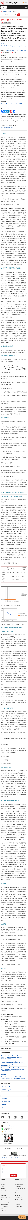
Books (2, 1186)
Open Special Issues (7, 1086)
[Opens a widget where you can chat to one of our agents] (22, 1217)
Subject (3, 1184)
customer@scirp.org (9, 1125)
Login (3, 7)
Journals (9, 11)
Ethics (16, 1182)
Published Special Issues (8, 1090)
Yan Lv (3, 43)
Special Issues (18, 1192)
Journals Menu (6, 1048)
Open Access (18, 1197)
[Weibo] (22, 1117)
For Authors (18, 1186)
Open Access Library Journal (8, 19)
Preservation (18, 1202)
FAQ (3, 1107)
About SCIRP (19, 1179)
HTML (21, 50)
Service (3, 1195)
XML (25, 50)
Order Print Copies (5, 1202)
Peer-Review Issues (20, 1188)
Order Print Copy (6, 1101)
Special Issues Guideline (8, 1093)
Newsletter (4, 1098)
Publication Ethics (19, 1199)
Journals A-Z (4, 1182)
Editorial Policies (19, 1184)
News (2, 1192)
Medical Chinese (20, 103)
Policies (17, 1195)
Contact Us (4, 1104)
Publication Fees (19, 1190)
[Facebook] (9, 1117)
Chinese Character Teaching (8, 103)
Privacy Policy (18, 1206)
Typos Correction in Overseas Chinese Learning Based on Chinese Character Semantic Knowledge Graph (14, 1057)
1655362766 (7, 1131)
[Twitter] (2, 1117)
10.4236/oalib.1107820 (9, 50)
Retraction (17, 1204)
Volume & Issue (5, 1210)
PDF (17, 50)
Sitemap (3, 1188)
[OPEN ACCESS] (23, 2)
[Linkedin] (15, 1117)
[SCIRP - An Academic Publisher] (10, 2)
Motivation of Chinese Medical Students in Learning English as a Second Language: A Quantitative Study (12, 1069)
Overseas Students (6, 106)
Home (4, 11)
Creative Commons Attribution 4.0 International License (14, 1157)
